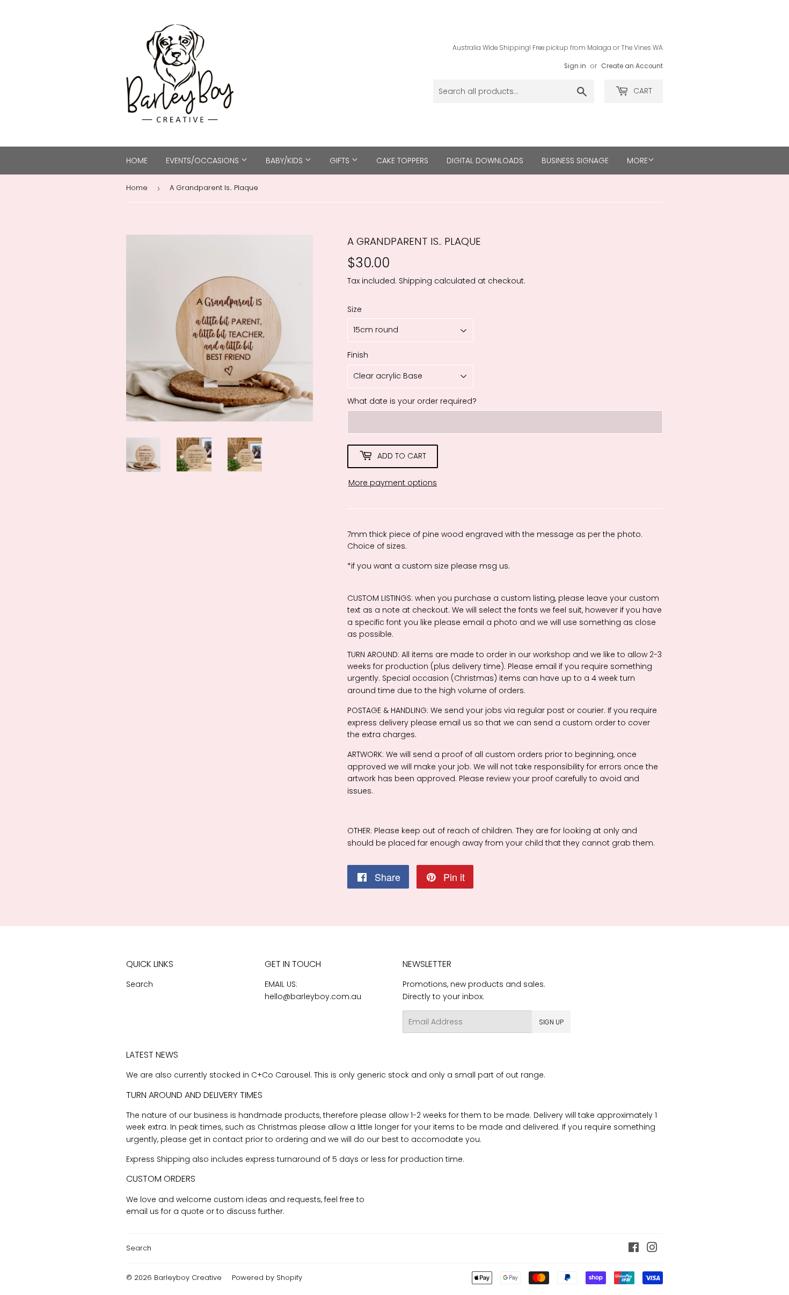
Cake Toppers (402, 160)
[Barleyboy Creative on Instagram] (652, 1248)
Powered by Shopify (267, 1277)
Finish (357, 355)
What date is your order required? (412, 401)
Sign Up (551, 1022)
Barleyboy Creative (188, 1277)
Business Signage (575, 160)
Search (139, 984)
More (637, 160)
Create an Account (632, 66)
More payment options (392, 482)
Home (137, 160)
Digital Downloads (485, 160)
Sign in (575, 66)
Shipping (415, 280)
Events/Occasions (203, 160)
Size (354, 309)
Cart (641, 90)
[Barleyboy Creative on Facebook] (633, 1248)
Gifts (341, 160)
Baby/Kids (285, 160)
